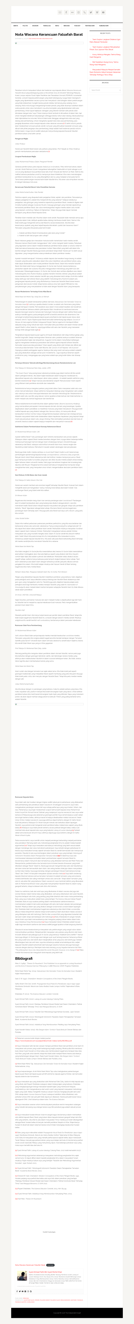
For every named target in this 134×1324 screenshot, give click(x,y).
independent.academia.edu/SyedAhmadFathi (31, 1286)
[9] (73, 830)
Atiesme (37, 1300)
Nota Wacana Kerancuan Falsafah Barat (49, 34)
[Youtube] (22, 1291)
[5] (30, 381)
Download (50, 1265)
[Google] (31, 1291)
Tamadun (80, 1300)
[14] (43, 922)
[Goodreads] (25, 1291)
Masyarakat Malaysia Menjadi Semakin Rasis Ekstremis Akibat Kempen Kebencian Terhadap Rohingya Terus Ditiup (105, 72)
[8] (21, 828)
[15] (78, 950)
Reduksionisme (65, 1300)
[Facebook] (17, 1291)
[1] (64, 123)
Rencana (26, 1298)
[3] (27, 304)
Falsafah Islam (55, 1300)
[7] (16, 470)
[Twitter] (20, 1291)
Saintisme (73, 1300)
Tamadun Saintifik (21, 1302)
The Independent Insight (28, 14)
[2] (49, 151)
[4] (39, 330)
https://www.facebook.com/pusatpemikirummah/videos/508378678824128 (43, 1041)
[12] (64, 873)
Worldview (31, 1302)
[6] (71, 421)
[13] (53, 917)
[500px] (28, 1291)
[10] (25, 845)
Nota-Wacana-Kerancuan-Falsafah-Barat (30, 1265)
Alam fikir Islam (29, 1300)
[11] (16, 1168)
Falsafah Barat (45, 1300)
